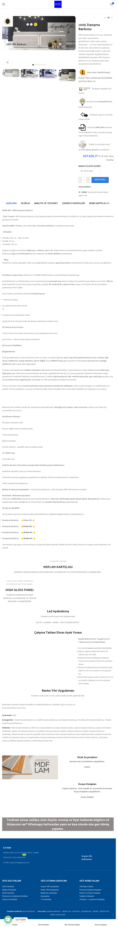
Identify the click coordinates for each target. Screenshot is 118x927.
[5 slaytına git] (44, 65)
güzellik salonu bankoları (44, 734)
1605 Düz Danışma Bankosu (42, 728)
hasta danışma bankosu (65, 734)
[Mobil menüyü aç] (3, 4)
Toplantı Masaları (86, 896)
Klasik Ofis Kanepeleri (50, 889)
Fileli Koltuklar (8, 893)
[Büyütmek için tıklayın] (7, 62)
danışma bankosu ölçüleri (78, 731)
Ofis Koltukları (8, 886)
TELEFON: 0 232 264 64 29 (14, 857)
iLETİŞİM (7, 848)
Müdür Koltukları (9, 889)
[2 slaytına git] (36, 65)
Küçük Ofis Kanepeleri (50, 886)
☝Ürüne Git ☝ (28, 520)
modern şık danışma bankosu (14, 737)
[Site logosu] (58, 4)
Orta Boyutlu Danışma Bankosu (91, 720)
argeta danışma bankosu (84, 728)
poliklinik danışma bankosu (19, 740)
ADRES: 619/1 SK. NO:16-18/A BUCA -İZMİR (21, 852)
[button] (5, 42)
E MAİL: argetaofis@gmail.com (16, 862)
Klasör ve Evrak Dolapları (89, 893)
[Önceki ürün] (105, 17)
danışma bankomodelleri (56, 731)
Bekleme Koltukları (49, 893)
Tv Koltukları (46, 899)
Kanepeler (45, 896)
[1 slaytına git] (33, 65)
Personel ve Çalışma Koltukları (15, 896)
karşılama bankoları (103, 734)
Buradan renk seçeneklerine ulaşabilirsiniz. (87, 761)
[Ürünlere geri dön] (108, 17)
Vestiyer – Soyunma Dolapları (92, 899)
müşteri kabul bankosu (88, 737)
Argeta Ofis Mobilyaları (87, 858)
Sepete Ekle (100, 179)
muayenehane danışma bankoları (42, 737)
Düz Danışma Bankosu (67, 720)
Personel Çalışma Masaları (90, 889)
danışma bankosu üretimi (22, 734)
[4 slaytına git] (41, 65)
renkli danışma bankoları (42, 740)
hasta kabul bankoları (85, 734)
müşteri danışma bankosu (67, 737)
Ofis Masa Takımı (86, 886)
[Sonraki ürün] (112, 17)
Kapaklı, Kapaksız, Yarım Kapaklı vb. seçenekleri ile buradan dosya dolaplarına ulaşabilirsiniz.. (87, 790)
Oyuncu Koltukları (9, 899)
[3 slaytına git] (39, 65)
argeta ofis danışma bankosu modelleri (28, 731)
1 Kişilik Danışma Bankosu (24, 720)
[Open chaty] (8, 918)
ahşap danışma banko (64, 728)
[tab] (11, 203)
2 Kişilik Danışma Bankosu (46, 720)
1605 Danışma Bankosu (20, 728)
